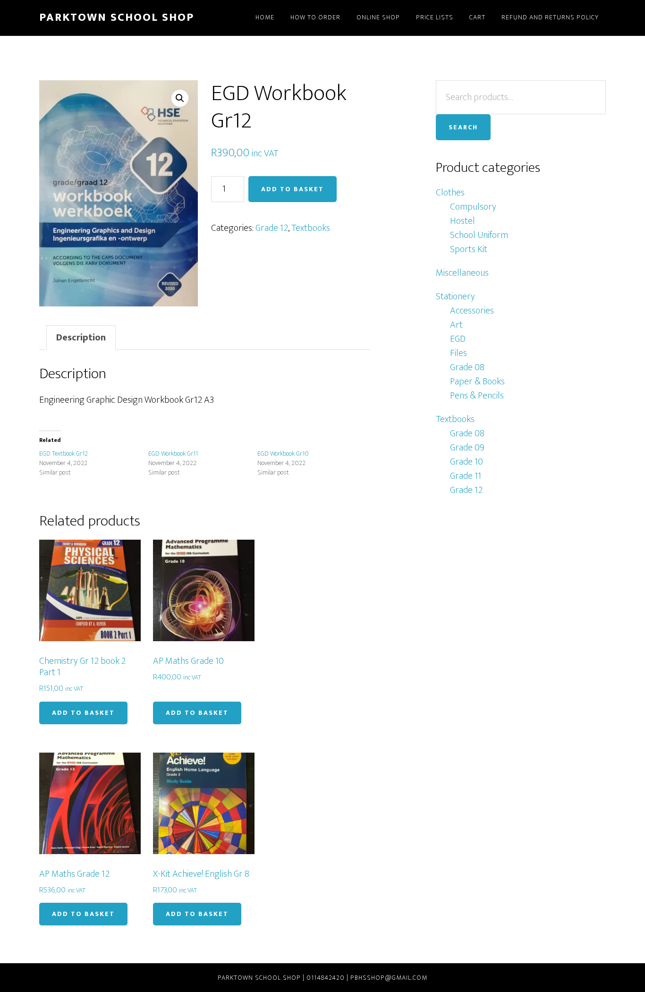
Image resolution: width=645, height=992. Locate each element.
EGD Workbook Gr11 (173, 453)
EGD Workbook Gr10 (283, 453)
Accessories (472, 311)
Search (463, 127)
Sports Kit (468, 249)
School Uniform (479, 235)
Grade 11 (465, 476)
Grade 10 (466, 462)
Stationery (455, 296)
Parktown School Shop (116, 17)
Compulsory (473, 207)
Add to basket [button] (83, 712)
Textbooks (310, 228)
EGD (458, 339)
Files (458, 353)
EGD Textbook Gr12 (63, 453)
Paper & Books (477, 381)
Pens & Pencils (477, 396)
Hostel (462, 221)
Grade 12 (271, 228)
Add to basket (292, 189)
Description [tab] (81, 338)
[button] (179, 98)
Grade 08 (467, 367)
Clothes (450, 193)
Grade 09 (467, 448)
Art (456, 325)
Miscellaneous (462, 273)
